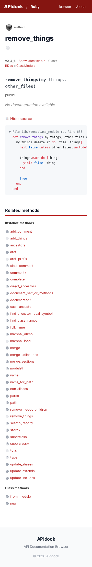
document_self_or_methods (31, 293)
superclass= (19, 443)
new (13, 503)
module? (16, 368)
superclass (18, 437)
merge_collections (24, 355)
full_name (17, 327)
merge (15, 348)
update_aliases (21, 464)
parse (14, 396)
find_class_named (24, 320)
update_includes (22, 478)
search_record (21, 423)
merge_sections (22, 361)
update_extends (22, 471)
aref (13, 252)
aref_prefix (18, 259)
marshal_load (20, 341)
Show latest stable (32, 61)
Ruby (35, 6)
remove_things (21, 416)
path (13, 403)
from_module (20, 496)
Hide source (21, 118)
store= (15, 430)
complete (17, 279)
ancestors (18, 245)
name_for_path (21, 382)
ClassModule (25, 66)
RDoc (9, 66)
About (81, 7)
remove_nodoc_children (28, 409)
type (13, 457)
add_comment (21, 231)
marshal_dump (21, 334)
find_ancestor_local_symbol (31, 313)
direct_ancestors (23, 286)
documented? (20, 300)
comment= (18, 273)
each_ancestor (21, 307)
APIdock (13, 6)
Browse (65, 7)
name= (15, 375)
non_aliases (19, 389)
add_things (18, 238)
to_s (13, 450)
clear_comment (21, 266)
